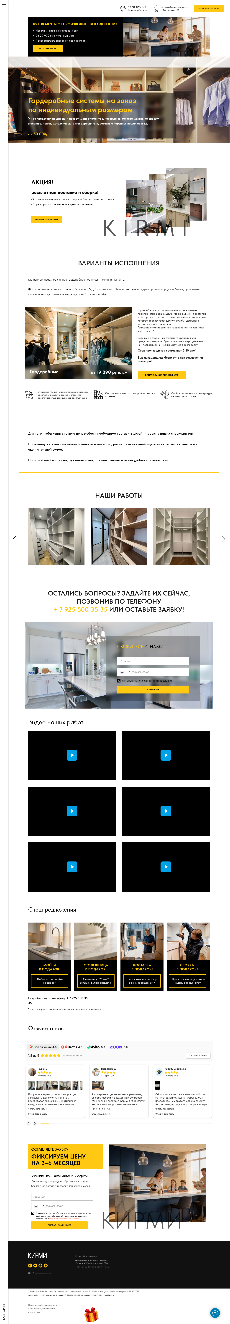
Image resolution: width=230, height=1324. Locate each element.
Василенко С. (108, 1068)
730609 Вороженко (176, 1068)
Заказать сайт (34, 1311)
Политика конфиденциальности (42, 1305)
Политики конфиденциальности (64, 1218)
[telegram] (35, 1265)
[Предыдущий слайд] (14, 539)
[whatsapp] (40, 1265)
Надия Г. (42, 1068)
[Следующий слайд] (223, 539)
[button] (209, 8)
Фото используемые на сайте (41, 1308)
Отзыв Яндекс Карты (37, 1114)
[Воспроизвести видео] (72, 755)
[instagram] (46, 1265)
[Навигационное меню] (4, 4)
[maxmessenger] (30, 1265)
